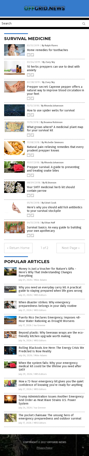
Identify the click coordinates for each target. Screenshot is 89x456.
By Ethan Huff (48, 222)
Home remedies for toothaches (47, 50)
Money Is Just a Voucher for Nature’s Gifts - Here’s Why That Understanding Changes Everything (47, 272)
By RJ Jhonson (49, 182)
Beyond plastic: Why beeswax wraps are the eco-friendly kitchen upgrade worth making (51, 334)
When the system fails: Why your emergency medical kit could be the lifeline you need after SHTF (50, 366)
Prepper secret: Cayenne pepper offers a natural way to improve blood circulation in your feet (55, 90)
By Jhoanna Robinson (52, 122)
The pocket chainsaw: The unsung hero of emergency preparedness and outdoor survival (50, 417)
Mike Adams (40, 280)
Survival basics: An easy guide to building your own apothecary (54, 229)
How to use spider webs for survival (51, 110)
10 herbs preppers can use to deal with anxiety (53, 68)
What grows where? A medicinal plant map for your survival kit (55, 128)
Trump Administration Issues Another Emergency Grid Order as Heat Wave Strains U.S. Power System (51, 400)
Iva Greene (39, 325)
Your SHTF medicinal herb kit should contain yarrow (51, 189)
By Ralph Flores (50, 45)
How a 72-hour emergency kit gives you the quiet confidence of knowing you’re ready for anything (51, 383)
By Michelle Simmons (53, 142)
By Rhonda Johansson (52, 105)
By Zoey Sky (48, 62)
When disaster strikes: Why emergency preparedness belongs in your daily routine (48, 304)
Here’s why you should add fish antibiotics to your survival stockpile (54, 209)
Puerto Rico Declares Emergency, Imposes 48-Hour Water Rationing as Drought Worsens (50, 319)
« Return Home (18, 248)
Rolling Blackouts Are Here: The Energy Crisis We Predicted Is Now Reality (51, 349)
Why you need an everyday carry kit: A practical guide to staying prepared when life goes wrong (50, 289)
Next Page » (71, 248)
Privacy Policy (44, 447)
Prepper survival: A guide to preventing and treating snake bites (53, 168)
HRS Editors (40, 295)
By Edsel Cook (49, 202)
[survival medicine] (44, 10)
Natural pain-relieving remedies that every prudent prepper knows (55, 148)
